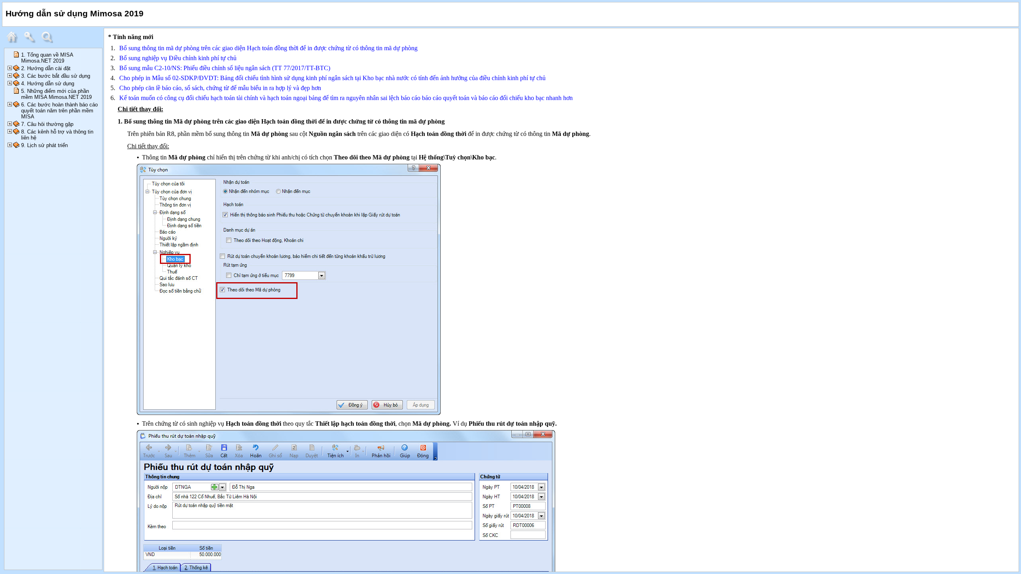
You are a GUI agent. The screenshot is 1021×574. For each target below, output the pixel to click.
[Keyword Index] (31, 41)
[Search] (49, 41)
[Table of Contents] (14, 41)
